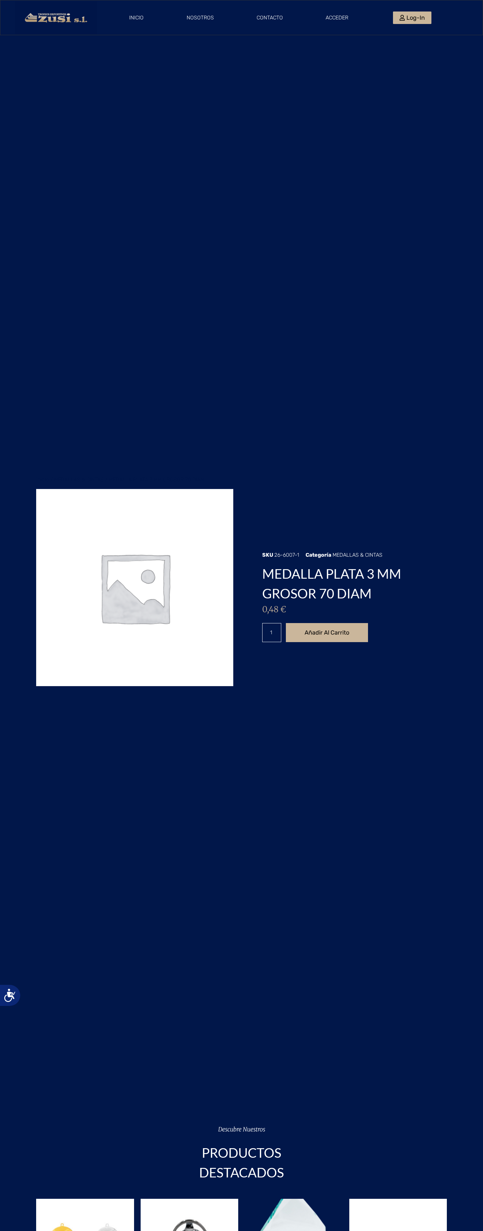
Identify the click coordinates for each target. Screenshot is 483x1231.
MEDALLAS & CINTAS (79, 479)
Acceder (337, 17)
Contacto (270, 17)
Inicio (136, 17)
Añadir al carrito (327, 632)
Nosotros (200, 17)
